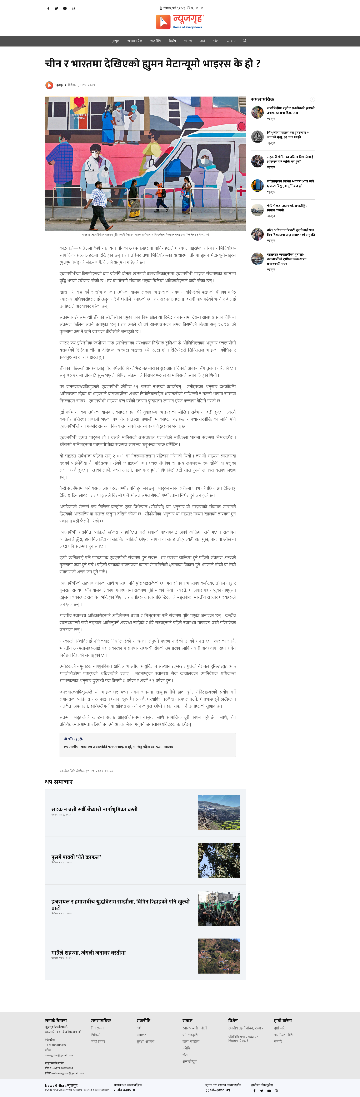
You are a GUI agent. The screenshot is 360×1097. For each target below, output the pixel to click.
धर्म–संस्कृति (190, 1035)
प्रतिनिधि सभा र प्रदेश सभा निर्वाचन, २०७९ (244, 1039)
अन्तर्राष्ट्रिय (189, 1062)
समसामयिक (135, 41)
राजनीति (155, 41)
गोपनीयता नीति (283, 1035)
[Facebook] (48, 8)
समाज (188, 41)
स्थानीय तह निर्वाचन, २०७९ (246, 1028)
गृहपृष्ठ (115, 41)
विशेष (172, 41)
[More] (312, 99)
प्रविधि (186, 1049)
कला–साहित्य (190, 1042)
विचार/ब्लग (97, 1028)
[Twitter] (56, 8)
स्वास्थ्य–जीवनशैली (194, 1028)
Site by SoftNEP (101, 1090)
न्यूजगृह (59, 85)
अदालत (141, 1035)
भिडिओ (95, 1035)
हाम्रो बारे (279, 1028)
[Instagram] (73, 8)
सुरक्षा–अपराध (145, 1042)
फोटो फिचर (98, 1042)
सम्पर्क (278, 1042)
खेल (216, 41)
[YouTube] (65, 8)
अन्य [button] (230, 41)
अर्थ (202, 41)
